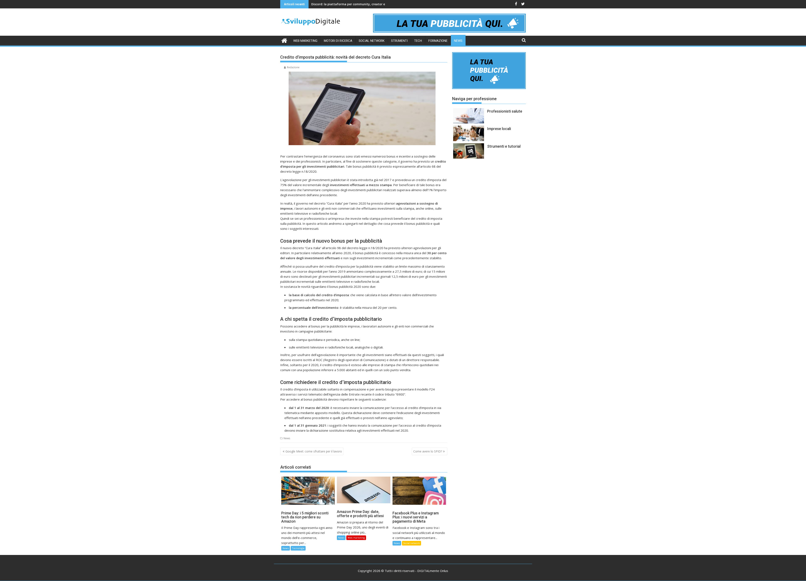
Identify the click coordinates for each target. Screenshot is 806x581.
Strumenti (399, 41)
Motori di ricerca (338, 41)
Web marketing (305, 41)
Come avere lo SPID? (427, 451)
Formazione (437, 41)
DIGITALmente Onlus (432, 571)
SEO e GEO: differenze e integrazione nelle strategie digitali (355, 4)
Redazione (293, 67)
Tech (418, 41)
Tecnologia (298, 548)
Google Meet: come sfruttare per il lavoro (313, 451)
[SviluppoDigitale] (284, 40)
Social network (372, 41)
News (458, 41)
